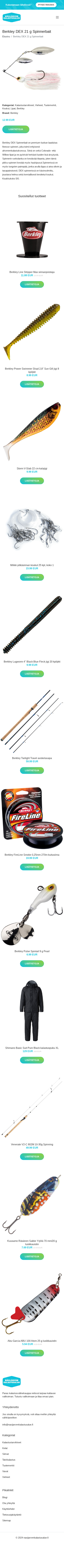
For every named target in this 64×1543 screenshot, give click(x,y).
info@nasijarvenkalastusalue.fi (17, 1424)
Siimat (5, 1454)
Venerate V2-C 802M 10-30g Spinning (32, 1144)
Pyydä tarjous (46, 5)
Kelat (4, 1448)
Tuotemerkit (50, 105)
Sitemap (6, 1520)
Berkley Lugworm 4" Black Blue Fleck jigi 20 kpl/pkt (32, 661)
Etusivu (6, 36)
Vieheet (39, 105)
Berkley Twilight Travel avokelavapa (32, 758)
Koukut (5, 108)
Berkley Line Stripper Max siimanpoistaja (32, 272)
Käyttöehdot (8, 1509)
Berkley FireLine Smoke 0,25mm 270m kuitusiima (32, 854)
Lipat (13, 108)
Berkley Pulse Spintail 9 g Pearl (32, 951)
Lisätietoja (16, 129)
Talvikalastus (8, 1459)
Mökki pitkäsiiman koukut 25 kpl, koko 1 (32, 565)
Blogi (4, 1497)
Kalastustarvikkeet (24, 105)
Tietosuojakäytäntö (11, 1514)
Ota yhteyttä (8, 1503)
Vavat (5, 1471)
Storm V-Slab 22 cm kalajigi (32, 468)
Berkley (21, 108)
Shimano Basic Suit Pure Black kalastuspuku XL (32, 1048)
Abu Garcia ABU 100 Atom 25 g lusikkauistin (32, 1341)
